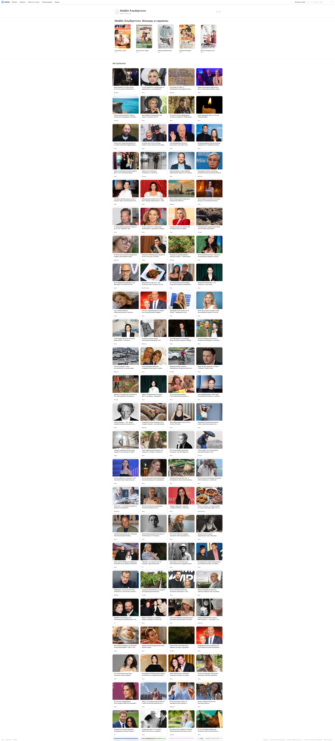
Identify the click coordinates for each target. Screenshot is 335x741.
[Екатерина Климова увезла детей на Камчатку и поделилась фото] (153, 667)
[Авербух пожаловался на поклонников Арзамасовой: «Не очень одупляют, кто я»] (126, 612)
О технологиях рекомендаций (277, 739)
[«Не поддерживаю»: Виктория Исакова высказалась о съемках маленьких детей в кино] (209, 388)
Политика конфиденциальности (294, 739)
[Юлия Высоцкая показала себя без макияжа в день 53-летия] (209, 305)
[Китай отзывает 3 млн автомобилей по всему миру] (126, 360)
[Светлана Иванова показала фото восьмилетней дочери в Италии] (181, 612)
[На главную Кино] (7, 2)
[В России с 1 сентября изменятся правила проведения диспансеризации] (126, 500)
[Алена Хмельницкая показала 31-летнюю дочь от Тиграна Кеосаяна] (153, 528)
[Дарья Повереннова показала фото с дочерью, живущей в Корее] (153, 388)
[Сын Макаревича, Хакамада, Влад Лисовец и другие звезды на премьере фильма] (181, 332)
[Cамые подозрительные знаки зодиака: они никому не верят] (126, 444)
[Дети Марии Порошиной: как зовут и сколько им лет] (153, 109)
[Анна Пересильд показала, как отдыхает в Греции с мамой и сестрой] (153, 444)
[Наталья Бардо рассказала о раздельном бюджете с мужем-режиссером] (209, 332)
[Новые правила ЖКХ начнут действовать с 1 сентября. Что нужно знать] (209, 612)
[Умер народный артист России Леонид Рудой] (209, 109)
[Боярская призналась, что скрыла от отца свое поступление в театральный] (209, 277)
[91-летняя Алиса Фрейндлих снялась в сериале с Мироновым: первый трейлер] (181, 109)
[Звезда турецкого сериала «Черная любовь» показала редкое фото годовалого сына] (181, 500)
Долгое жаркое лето (208, 50)
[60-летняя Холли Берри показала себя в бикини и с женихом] (209, 472)
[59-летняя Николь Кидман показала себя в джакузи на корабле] (181, 528)
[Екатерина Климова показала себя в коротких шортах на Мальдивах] (209, 416)
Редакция (265, 739)
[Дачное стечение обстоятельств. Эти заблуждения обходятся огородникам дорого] (126, 388)
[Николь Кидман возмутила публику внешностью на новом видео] (209, 584)
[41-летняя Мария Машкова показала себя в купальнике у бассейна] (209, 723)
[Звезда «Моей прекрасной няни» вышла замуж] (153, 640)
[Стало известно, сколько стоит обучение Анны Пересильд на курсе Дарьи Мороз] (126, 472)
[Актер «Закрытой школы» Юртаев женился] (209, 695)
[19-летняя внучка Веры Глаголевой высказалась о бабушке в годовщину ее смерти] (181, 388)
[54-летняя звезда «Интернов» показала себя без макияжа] (209, 667)
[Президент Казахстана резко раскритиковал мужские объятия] (209, 165)
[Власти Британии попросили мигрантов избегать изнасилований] (181, 193)
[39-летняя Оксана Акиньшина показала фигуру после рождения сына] (153, 500)
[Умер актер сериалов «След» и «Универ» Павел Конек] (209, 360)
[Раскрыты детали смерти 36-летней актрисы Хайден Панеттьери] (181, 221)
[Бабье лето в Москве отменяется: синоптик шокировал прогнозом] (153, 165)
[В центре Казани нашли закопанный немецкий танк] (153, 332)
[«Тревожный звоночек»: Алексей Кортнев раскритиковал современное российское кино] (126, 528)
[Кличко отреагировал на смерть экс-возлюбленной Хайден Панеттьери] (153, 305)
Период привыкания (165, 50)
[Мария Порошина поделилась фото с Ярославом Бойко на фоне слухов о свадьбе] (209, 81)
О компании (8, 739)
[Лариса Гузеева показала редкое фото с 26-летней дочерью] (126, 165)
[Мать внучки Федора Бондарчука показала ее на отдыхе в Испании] (126, 556)
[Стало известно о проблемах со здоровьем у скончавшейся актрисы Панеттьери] (153, 81)
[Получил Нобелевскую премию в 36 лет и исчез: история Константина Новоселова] (153, 249)
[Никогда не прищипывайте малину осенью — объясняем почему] (181, 249)
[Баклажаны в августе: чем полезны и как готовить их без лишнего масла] (153, 277)
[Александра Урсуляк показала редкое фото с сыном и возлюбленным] (126, 332)
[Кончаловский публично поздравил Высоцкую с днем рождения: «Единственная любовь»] (153, 360)
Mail (3, 739)
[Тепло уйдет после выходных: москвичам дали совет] (209, 444)
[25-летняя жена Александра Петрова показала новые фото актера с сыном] (181, 277)
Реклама (15, 739)
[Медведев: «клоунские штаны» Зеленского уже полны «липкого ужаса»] (126, 584)
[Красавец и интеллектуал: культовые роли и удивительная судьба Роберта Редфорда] (181, 556)
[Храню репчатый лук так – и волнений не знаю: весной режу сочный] (181, 472)
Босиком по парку (142, 50)
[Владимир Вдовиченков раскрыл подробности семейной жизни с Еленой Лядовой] (209, 137)
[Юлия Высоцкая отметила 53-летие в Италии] (181, 416)
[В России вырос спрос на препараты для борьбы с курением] (181, 695)
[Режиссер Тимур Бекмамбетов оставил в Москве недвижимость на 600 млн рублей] (126, 137)
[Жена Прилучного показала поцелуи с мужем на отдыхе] (181, 667)
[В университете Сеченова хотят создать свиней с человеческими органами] (153, 416)
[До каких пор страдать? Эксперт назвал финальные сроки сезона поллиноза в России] (181, 723)
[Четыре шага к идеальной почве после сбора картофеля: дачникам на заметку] (209, 221)
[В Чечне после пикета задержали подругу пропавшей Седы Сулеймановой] (126, 249)
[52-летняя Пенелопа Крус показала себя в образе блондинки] (126, 667)
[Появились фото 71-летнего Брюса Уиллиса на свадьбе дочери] (153, 723)
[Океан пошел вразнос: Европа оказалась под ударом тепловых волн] (126, 109)
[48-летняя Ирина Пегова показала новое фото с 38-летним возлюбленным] (181, 584)
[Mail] (2, 2)
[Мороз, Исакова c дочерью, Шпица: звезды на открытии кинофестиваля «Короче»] (153, 612)
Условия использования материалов (313, 739)
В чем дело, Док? (120, 50)
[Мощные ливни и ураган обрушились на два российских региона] (181, 360)
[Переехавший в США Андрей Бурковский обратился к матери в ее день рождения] (181, 165)
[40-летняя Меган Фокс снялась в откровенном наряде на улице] (209, 249)
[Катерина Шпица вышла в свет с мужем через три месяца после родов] (126, 193)
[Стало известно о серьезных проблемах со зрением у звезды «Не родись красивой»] (153, 221)
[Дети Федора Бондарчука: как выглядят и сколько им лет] (126, 277)
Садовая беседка (185, 50)
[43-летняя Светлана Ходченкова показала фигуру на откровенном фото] (153, 472)
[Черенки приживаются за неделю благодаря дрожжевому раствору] (153, 584)
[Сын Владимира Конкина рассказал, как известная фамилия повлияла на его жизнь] (181, 137)
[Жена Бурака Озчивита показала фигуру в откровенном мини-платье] (209, 193)
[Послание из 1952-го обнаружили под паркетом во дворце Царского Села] (181, 81)
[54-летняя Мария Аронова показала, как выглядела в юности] (181, 444)
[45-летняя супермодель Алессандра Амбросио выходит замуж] (126, 695)
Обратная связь (328, 739)
